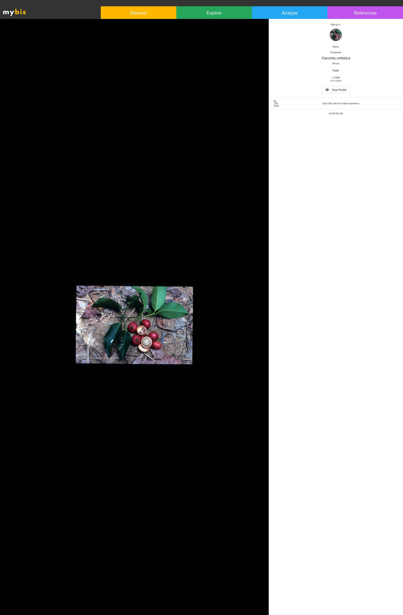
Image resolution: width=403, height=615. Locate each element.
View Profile (338, 90)
